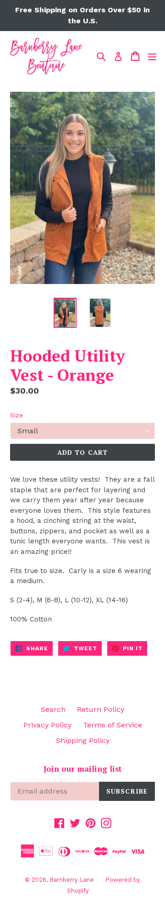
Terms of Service (112, 725)
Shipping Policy (83, 740)
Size (16, 415)
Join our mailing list (82, 769)
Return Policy (100, 709)
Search (53, 709)
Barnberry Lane (72, 879)
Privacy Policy (47, 725)
